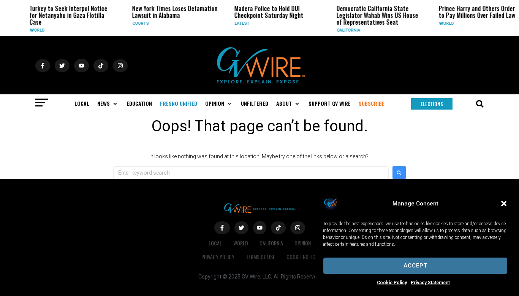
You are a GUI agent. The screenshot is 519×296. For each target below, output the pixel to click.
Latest (239, 23)
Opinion (302, 243)
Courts (138, 23)
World (35, 30)
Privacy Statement (430, 282)
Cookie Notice (302, 257)
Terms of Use (260, 257)
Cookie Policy (392, 282)
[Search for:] (251, 172)
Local (215, 243)
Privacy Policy (217, 257)
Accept (415, 265)
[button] (504, 203)
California (346, 30)
